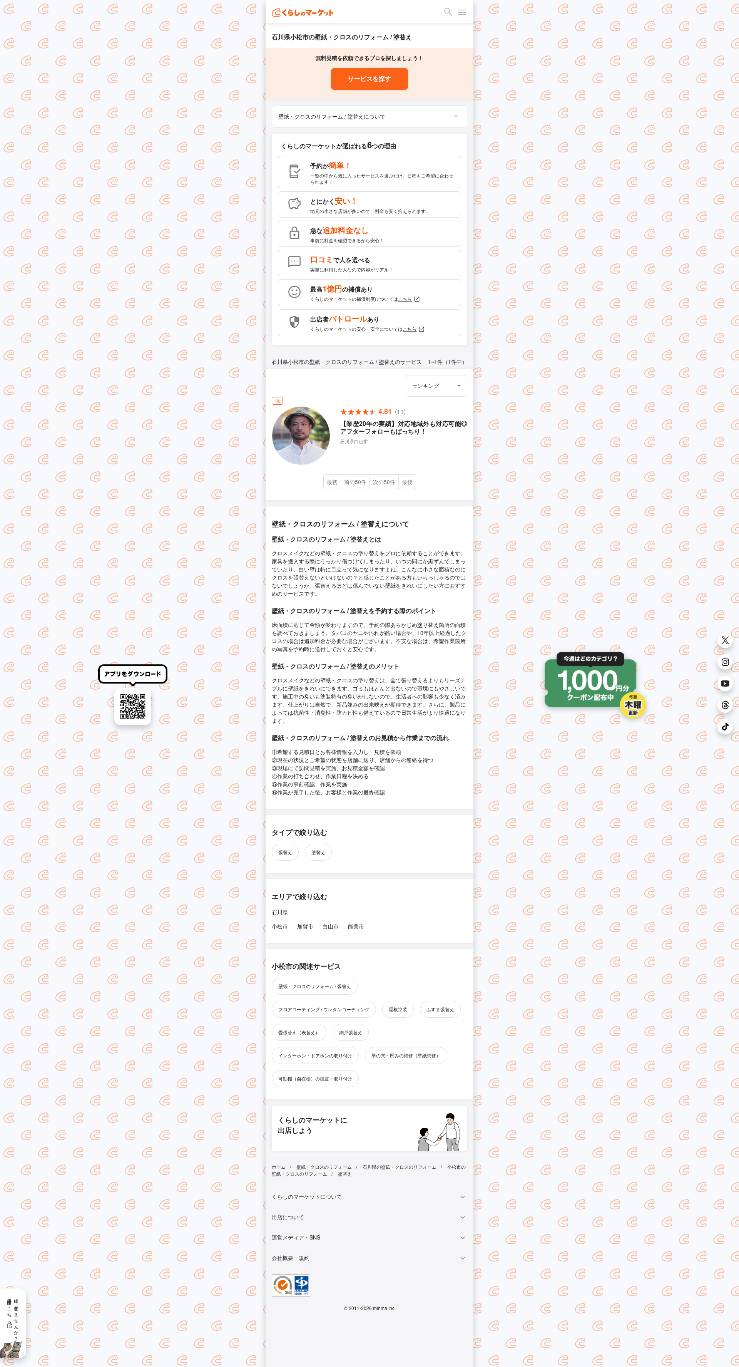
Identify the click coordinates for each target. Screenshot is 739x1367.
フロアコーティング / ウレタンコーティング (324, 1009)
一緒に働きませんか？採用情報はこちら (13, 1317)
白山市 (331, 926)
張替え (285, 852)
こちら (405, 299)
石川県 (280, 912)
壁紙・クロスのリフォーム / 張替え (314, 986)
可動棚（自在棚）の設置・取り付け (315, 1078)
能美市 (356, 926)
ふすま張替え (440, 1009)
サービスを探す (369, 78)
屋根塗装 (398, 1009)
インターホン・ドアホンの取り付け (315, 1055)
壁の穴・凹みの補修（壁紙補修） (406, 1055)
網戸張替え (350, 1032)
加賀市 (305, 926)
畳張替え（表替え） (299, 1032)
